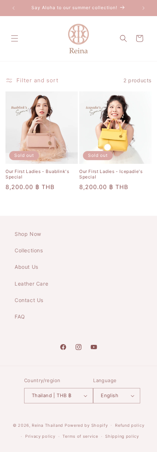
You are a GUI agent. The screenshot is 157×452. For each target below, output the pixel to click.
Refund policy (129, 425)
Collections (29, 250)
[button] (15, 38)
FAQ (20, 316)
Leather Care (31, 283)
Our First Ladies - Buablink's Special (37, 174)
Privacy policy (40, 436)
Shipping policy (122, 436)
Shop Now (28, 234)
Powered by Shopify (86, 424)
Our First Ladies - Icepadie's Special (110, 174)
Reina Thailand (47, 424)
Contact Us (29, 300)
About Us (26, 267)
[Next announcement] (143, 8)
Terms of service (80, 436)
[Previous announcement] (13, 8)
